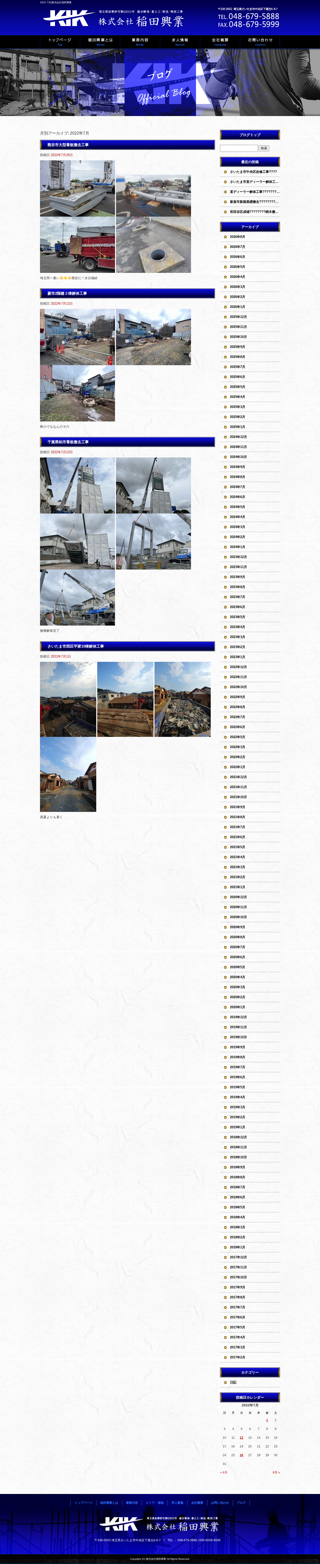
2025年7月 (237, 367)
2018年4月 (237, 1217)
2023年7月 (237, 597)
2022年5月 (237, 737)
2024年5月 (237, 507)
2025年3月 (237, 407)
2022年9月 (237, 697)
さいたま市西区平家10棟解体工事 (76, 646)
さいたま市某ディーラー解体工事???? (255, 182)
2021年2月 (237, 877)
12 (241, 1437)
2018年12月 (238, 1137)
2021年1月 (237, 887)
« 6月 (224, 1472)
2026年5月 (237, 267)
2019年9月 (237, 1047)
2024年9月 (237, 467)
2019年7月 (237, 1067)
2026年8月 (237, 237)
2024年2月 (237, 537)
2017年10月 (238, 1277)
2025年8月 (237, 357)
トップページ (60, 42)
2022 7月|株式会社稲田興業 (56, 2)
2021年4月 (237, 857)
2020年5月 (237, 967)
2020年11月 (238, 907)
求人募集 (180, 42)
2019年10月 (238, 1037)
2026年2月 (237, 297)
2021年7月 (237, 827)
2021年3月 (237, 867)
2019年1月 (237, 1127)
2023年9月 (237, 577)
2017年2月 (237, 1357)
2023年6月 (237, 607)
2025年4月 (237, 397)
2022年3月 (237, 747)
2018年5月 (237, 1207)
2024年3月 (237, 527)
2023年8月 (237, 587)
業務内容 (140, 42)
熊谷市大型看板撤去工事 (68, 145)
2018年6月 (237, 1197)
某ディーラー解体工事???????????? (255, 192)
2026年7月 (237, 247)
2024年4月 (237, 517)
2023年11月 (238, 567)
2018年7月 (237, 1187)
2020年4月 (237, 977)
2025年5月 (237, 387)
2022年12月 (238, 667)
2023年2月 (237, 647)
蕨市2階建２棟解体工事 (67, 293)
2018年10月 (238, 1157)
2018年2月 (237, 1237)
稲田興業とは (100, 42)
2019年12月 (238, 1017)
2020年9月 (237, 927)
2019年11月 (238, 1027)
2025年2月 (237, 417)
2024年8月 (237, 477)
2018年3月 (237, 1227)
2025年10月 (238, 337)
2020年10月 (238, 917)
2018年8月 (237, 1177)
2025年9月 (237, 347)
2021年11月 (238, 787)
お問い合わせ (260, 42)
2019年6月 (237, 1077)
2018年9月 (237, 1167)
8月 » (276, 1472)
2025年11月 (238, 327)
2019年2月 (237, 1117)
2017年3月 (237, 1347)
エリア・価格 (155, 1502)
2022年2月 (237, 757)
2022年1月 (237, 767)
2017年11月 (238, 1267)
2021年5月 (237, 847)
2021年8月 (237, 817)
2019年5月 (237, 1087)
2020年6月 (237, 957)
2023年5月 (237, 617)
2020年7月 (237, 947)
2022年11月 (238, 677)
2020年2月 (237, 997)
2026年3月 (237, 287)
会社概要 (220, 42)
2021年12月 (238, 777)
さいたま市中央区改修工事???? (253, 172)
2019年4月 (237, 1097)
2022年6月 (237, 727)
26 (241, 1455)
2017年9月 (237, 1287)
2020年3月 (237, 987)
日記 (233, 1382)
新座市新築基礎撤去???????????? (255, 202)
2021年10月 (238, 797)
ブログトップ (250, 135)
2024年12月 (238, 437)
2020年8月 (237, 937)
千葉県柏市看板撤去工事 (68, 442)
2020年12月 (238, 897)
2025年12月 (238, 317)
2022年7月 (237, 717)
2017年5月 (237, 1327)
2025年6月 (237, 377)
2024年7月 (237, 487)
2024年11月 (238, 447)
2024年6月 (237, 497)
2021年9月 (237, 807)
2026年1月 (237, 307)
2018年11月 (238, 1147)
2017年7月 (237, 1307)
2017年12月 (238, 1257)
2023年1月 (237, 657)
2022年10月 (238, 687)
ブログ (241, 1502)
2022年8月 (237, 707)
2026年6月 (237, 257)
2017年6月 (237, 1317)
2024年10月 (238, 457)
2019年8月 (237, 1057)
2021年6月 (237, 837)
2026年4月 (237, 277)
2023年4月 (237, 627)
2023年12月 (238, 557)
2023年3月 (237, 637)
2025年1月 (237, 427)
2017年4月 (237, 1337)
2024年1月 (237, 547)
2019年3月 (237, 1107)
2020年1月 (237, 1007)
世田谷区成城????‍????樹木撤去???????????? (255, 212)
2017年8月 (237, 1297)
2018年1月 (237, 1247)
